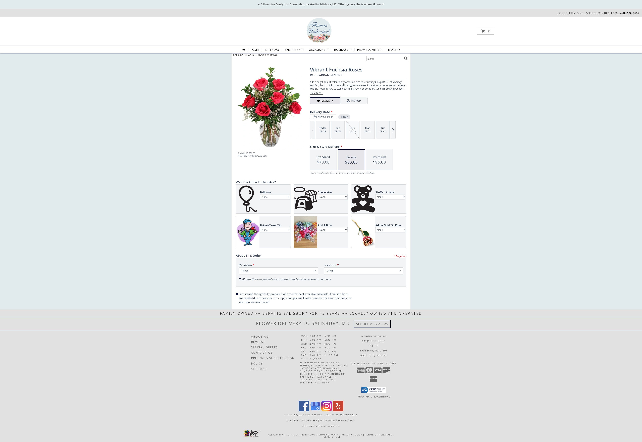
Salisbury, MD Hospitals (342, 414)
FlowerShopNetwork (323, 434)
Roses (254, 50)
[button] (485, 31)
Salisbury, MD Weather (302, 420)
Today (344, 116)
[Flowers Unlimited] (320, 30)
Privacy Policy (352, 434)
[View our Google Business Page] (315, 410)
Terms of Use (331, 436)
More (392, 50)
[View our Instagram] (326, 410)
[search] (406, 58)
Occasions (317, 50)
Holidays (341, 50)
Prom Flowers (368, 50)
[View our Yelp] (338, 410)
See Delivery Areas (372, 324)
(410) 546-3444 (629, 13)
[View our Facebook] (304, 410)
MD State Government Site (337, 420)
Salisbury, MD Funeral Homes (303, 414)
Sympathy (292, 50)
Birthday (272, 50)
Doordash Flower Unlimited (321, 426)
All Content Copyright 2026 (288, 434)
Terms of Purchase (378, 434)
